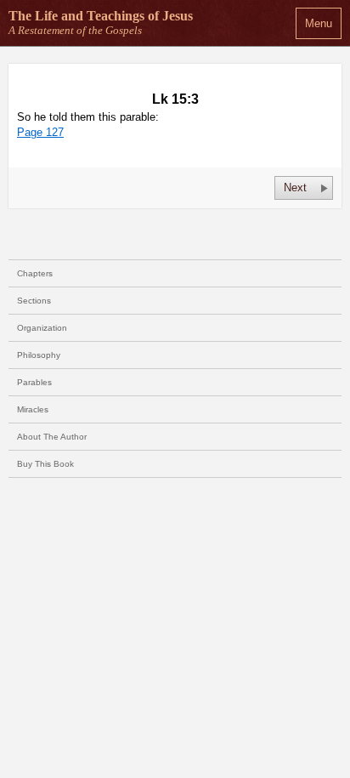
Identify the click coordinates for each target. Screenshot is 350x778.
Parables (34, 382)
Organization (42, 327)
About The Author (52, 436)
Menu (318, 23)
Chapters (35, 273)
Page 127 (40, 132)
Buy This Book (45, 464)
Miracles (32, 409)
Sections (34, 300)
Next (295, 187)
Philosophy (38, 355)
